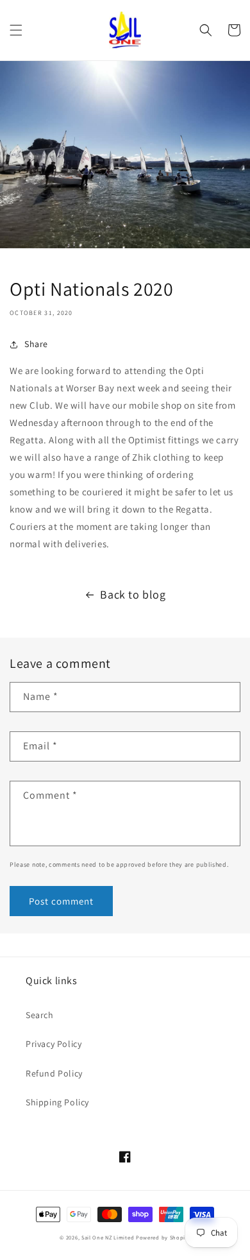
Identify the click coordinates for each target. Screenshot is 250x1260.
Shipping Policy (57, 1102)
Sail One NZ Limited (107, 1237)
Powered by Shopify (163, 1237)
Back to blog (132, 594)
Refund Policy (54, 1073)
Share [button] (36, 344)
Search (40, 1015)
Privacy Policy (53, 1044)
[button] (16, 30)
